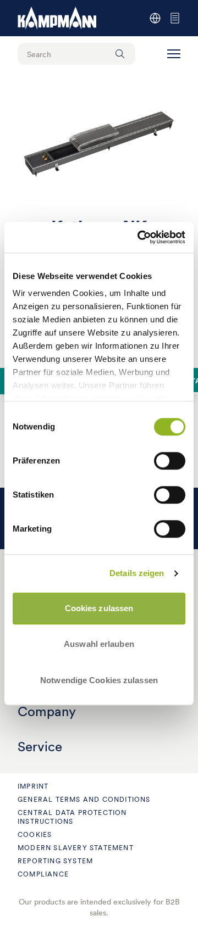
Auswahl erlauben (99, 644)
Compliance (43, 874)
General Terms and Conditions (84, 799)
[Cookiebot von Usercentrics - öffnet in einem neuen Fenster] (139, 237)
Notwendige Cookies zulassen (99, 680)
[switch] (169, 461)
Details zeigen (136, 573)
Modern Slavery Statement (76, 848)
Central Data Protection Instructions (72, 816)
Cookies (35, 834)
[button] (174, 54)
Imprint (33, 786)
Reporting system (55, 861)
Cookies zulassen (99, 608)
